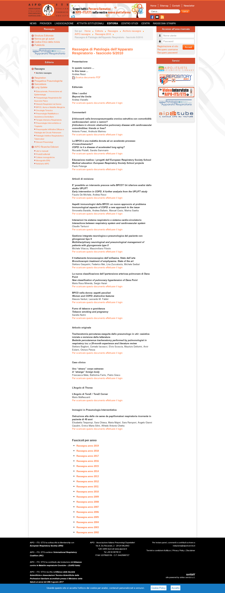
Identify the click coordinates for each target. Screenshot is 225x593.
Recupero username (167, 49)
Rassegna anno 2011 (87, 486)
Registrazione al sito (167, 46)
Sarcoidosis (40, 84)
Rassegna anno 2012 (87, 481)
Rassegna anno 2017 (87, 456)
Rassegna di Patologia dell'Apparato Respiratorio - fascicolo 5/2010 (102, 51)
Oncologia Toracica (44, 110)
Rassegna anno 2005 (87, 517)
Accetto (175, 587)
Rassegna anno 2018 (87, 451)
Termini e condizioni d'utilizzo (158, 550)
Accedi (188, 47)
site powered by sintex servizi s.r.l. (180, 577)
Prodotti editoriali (43, 154)
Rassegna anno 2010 (87, 491)
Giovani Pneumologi (44, 141)
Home (153, 5)
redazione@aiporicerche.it (184, 545)
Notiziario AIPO (42, 163)
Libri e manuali (42, 150)
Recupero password (167, 52)
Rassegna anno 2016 (87, 461)
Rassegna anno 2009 (87, 496)
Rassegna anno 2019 (87, 445)
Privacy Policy (178, 550)
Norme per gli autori (44, 38)
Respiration (40, 77)
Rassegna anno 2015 (87, 466)
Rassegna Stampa (164, 23)
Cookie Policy (159, 587)
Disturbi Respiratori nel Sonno (48, 103)
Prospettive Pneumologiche (48, 80)
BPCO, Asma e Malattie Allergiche (50, 107)
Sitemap (164, 5)
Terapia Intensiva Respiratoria (49, 119)
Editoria (112, 23)
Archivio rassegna (44, 72)
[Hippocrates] (107, 10)
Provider (46, 23)
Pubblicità (39, 45)
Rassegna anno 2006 (87, 512)
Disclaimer (190, 550)
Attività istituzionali (90, 23)
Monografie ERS (43, 160)
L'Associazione (64, 23)
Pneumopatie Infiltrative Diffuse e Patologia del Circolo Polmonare (49, 131)
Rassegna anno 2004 (87, 522)
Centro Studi (129, 23)
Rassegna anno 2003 (87, 527)
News (33, 23)
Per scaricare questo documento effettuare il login (97, 102)
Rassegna (39, 68)
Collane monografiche (45, 157)
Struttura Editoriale (43, 35)
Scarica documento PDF (88, 77)
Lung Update (40, 87)
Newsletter (189, 5)
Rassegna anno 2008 (87, 502)
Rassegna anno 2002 (87, 532)
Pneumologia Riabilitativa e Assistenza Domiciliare (46, 115)
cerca (185, 11)
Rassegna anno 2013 (87, 476)
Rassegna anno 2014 (87, 471)
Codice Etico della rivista (47, 41)
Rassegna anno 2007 (87, 507)
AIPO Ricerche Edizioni (46, 146)
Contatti (176, 5)
